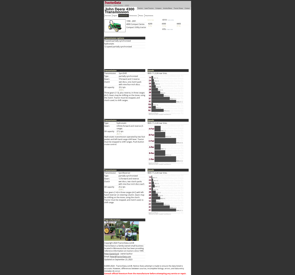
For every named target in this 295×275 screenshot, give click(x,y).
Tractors (108, 6)
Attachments (149, 16)
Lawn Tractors (149, 8)
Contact (187, 8)
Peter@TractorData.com (120, 256)
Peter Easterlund (111, 253)
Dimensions (133, 16)
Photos (141, 16)
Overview (108, 16)
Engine (115, 16)
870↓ (167, 29)
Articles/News (167, 8)
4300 (127, 6)
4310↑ (168, 20)
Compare (158, 8)
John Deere (118, 6)
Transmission (123, 16)
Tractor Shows (178, 8)
